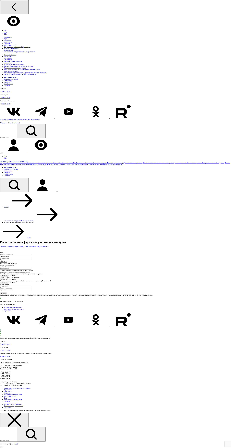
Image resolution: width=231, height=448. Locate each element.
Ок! (2, 447)
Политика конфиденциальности (13, 309)
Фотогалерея (7, 63)
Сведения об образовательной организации (17, 47)
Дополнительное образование (13, 61)
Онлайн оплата (8, 84)
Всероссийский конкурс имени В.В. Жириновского (19, 52)
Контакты (7, 85)
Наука (5, 38)
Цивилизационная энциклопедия (14, 64)
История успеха (8, 50)
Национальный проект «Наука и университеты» (18, 66)
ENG (5, 32)
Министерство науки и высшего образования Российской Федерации (25, 72)
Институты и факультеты (11, 48)
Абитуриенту (8, 42)
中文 (5, 34)
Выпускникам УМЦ (10, 45)
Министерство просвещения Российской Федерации (20, 74)
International (7, 40)
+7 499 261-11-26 (5, 91)
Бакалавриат (7, 56)
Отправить (3, 293)
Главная (6, 207)
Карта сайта (7, 311)
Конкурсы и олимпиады (11, 71)
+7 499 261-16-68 (5, 104)
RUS (5, 30)
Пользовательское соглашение (13, 307)
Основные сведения (10, 77)
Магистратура (8, 58)
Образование (8, 37)
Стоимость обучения (10, 55)
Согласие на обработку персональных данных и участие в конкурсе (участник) (24, 246)
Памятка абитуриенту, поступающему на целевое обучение (22, 69)
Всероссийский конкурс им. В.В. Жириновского (19, 221)
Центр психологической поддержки (15, 68)
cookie (16, 444)
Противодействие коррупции (13, 399)
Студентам (7, 43)
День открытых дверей (11, 79)
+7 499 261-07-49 (5, 98)
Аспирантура (8, 59)
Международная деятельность (13, 394)
